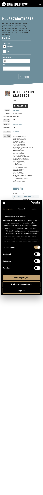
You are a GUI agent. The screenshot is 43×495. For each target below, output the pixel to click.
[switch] (37, 254)
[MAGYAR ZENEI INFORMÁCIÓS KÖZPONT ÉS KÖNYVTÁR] (14, 1)
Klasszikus (10, 46)
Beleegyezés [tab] (8, 209)
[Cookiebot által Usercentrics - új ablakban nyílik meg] (30, 202)
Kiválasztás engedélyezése (21, 284)
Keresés (26, 77)
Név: (4, 65)
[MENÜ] (39, 3)
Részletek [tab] (21, 209)
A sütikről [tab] (35, 209)
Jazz (8, 52)
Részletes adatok (17, 124)
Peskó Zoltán (16, 132)
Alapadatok (20, 106)
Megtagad (21, 291)
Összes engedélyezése (21, 278)
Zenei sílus (6, 43)
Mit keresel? (7, 57)
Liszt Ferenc (16, 110)
